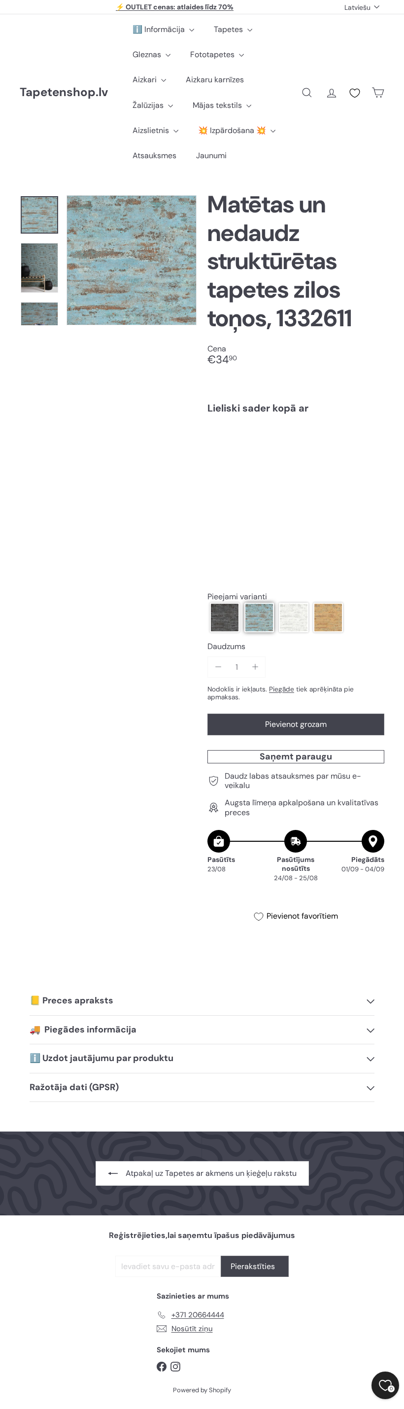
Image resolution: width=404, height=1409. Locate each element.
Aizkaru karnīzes (215, 79)
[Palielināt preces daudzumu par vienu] (255, 667)
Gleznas (148, 54)
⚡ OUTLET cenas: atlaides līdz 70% (175, 6)
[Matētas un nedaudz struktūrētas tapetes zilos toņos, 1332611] (295, 461)
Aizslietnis (152, 130)
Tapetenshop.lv (64, 92)
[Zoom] (131, 260)
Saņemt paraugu (296, 756)
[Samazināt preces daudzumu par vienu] (218, 667)
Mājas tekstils (218, 105)
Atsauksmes (154, 155)
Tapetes (229, 29)
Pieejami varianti (237, 596)
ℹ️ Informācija (160, 29)
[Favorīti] (355, 93)
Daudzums (226, 646)
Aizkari (146, 79)
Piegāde (281, 689)
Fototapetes (213, 54)
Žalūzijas (149, 105)
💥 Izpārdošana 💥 (233, 130)
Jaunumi (211, 155)
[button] (224, 617)
